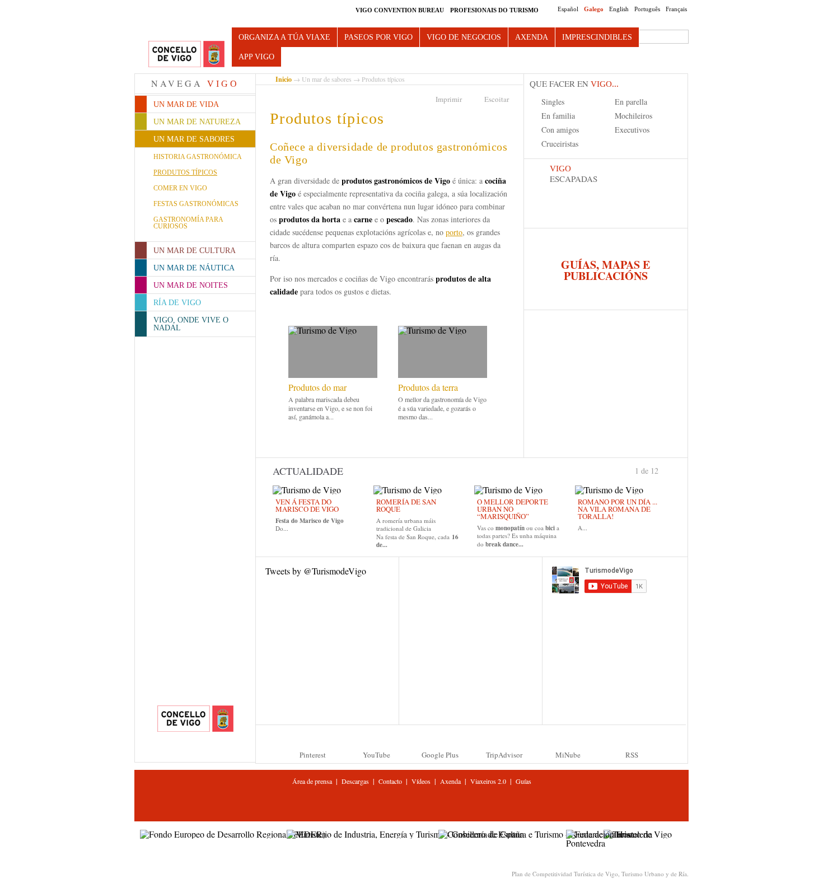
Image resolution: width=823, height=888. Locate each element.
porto (454, 232)
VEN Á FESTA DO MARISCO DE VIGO (307, 505)
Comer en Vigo (180, 188)
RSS (631, 755)
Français (676, 9)
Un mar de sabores (327, 78)
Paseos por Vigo (378, 37)
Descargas (355, 781)
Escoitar (496, 99)
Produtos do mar (317, 387)
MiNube (568, 755)
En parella (631, 101)
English (619, 9)
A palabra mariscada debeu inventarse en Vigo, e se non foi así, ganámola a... (330, 408)
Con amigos (560, 129)
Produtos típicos (185, 172)
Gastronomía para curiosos (188, 223)
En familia (558, 115)
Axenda (531, 37)
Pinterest (313, 755)
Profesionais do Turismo (494, 10)
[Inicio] (186, 54)
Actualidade (308, 471)
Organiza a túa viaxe (284, 37)
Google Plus (440, 755)
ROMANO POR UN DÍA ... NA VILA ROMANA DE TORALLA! (617, 509)
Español (568, 9)
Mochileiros (633, 115)
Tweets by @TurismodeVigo (315, 571)
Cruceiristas (559, 143)
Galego (594, 9)
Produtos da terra (428, 387)
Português (647, 9)
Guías (523, 781)
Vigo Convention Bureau (400, 10)
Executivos (632, 129)
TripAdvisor (504, 755)
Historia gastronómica (197, 156)
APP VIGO (256, 57)
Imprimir (449, 99)
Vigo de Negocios (464, 37)
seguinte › (663, 470)
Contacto (390, 781)
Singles (552, 101)
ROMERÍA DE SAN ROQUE (406, 505)
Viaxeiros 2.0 (488, 781)
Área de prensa (312, 781)
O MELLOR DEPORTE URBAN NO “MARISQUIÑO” (512, 509)
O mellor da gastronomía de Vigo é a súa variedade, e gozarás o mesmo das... (442, 408)
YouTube (376, 755)
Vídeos (421, 781)
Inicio (283, 79)
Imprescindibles (597, 37)
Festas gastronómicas (196, 203)
